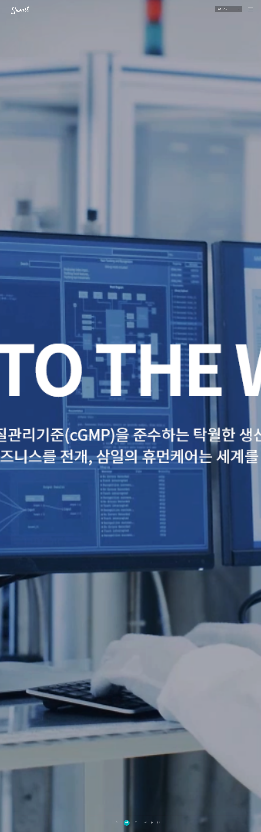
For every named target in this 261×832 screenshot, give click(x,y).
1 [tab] (116, 822)
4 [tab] (145, 822)
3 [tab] (135, 822)
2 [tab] (126, 822)
